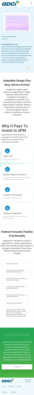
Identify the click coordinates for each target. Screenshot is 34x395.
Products (11, 386)
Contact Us (17, 367)
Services (19, 386)
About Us (4, 392)
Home (4, 386)
